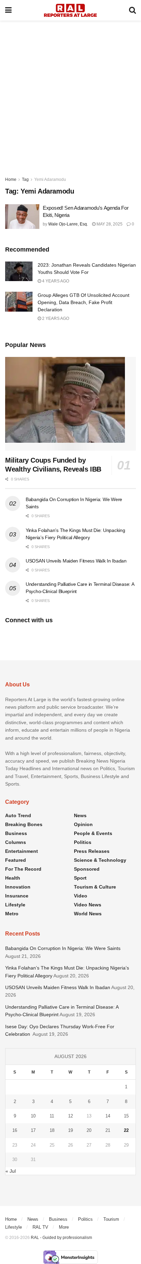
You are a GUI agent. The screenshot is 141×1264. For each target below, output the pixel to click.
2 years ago (55, 318)
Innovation (17, 887)
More (64, 1227)
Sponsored (87, 869)
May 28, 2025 (109, 224)
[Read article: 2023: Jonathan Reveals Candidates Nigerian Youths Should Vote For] (19, 271)
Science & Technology (100, 860)
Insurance (16, 895)
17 (33, 1130)
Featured (15, 860)
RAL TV (40, 1227)
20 (89, 1130)
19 (70, 1130)
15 (126, 1115)
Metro (11, 913)
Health (12, 878)
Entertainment (21, 851)
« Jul (10, 1171)
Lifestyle (15, 904)
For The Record (23, 869)
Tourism (111, 1219)
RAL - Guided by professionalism (61, 1237)
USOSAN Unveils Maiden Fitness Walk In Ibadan (76, 561)
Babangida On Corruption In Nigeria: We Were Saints (62, 948)
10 (33, 1115)
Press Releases (92, 851)
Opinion (83, 824)
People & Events (93, 833)
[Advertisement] (70, 94)
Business (16, 833)
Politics (82, 842)
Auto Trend (18, 815)
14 (107, 1115)
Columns (15, 842)
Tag (25, 179)
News (80, 815)
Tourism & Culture (95, 887)
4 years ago (55, 281)
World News (88, 913)
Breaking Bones (23, 824)
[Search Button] (132, 10)
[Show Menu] (8, 10)
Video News (87, 904)
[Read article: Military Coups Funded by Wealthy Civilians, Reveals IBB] (70, 404)
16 (14, 1130)
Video (80, 895)
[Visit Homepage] (70, 10)
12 (70, 1115)
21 (107, 1130)
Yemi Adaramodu (50, 179)
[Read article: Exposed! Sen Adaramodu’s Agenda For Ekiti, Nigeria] (22, 216)
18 (52, 1130)
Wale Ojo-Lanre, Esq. (68, 224)
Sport (80, 878)
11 (52, 1115)
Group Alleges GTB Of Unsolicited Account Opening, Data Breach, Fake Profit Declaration (83, 302)
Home (10, 179)
